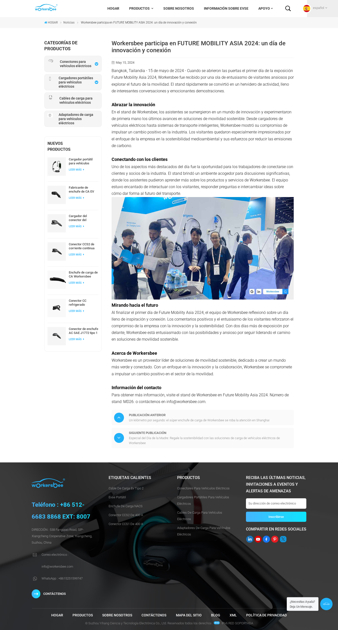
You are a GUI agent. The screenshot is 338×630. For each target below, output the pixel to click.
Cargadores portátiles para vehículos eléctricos (203, 500)
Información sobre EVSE (226, 8)
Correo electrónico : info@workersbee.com (57, 560)
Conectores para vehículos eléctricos (203, 488)
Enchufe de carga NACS (126, 506)
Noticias (68, 22)
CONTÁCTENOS (54, 594)
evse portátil (117, 497)
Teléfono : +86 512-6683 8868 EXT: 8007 (61, 510)
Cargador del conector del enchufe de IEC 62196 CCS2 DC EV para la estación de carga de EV (82, 218)
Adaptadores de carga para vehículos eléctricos (203, 531)
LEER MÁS (75, 169)
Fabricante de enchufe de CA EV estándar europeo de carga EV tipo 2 (83, 190)
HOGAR (113, 8)
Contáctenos (154, 615)
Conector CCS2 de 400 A (126, 515)
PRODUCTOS (139, 8)
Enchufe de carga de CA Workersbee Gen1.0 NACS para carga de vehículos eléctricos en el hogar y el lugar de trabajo (83, 274)
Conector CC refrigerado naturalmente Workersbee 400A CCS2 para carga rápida (81, 303)
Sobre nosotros (178, 8)
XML (233, 615)
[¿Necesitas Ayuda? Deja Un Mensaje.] (326, 604)
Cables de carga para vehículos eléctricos (199, 516)
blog (215, 615)
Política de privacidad (266, 615)
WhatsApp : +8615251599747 (62, 578)
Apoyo (264, 8)
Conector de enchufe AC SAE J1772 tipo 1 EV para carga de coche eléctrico (83, 331)
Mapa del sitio (189, 615)
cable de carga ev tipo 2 (126, 488)
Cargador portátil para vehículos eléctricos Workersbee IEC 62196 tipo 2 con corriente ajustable (82, 161)
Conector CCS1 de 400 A (126, 524)
